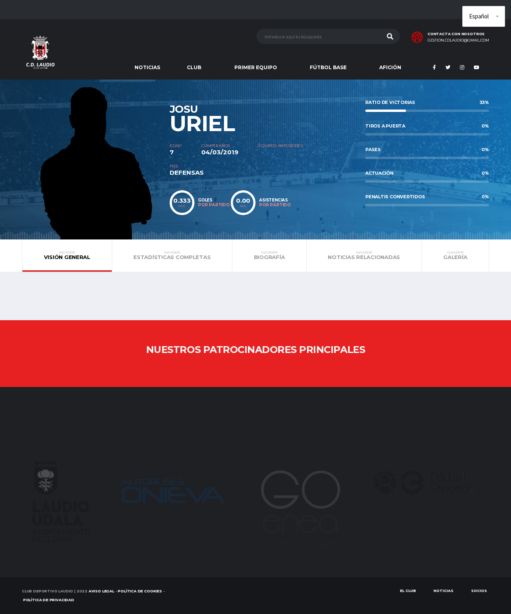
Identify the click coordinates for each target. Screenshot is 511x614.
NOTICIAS (147, 67)
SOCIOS (479, 590)
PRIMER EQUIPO (255, 67)
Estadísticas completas (171, 255)
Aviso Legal (101, 591)
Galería (455, 255)
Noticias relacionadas (364, 255)
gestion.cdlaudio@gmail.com (458, 40)
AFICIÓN (390, 67)
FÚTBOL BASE (328, 67)
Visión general (67, 255)
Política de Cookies (140, 591)
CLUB (194, 67)
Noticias (444, 590)
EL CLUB (408, 590)
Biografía (269, 255)
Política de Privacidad (48, 600)
